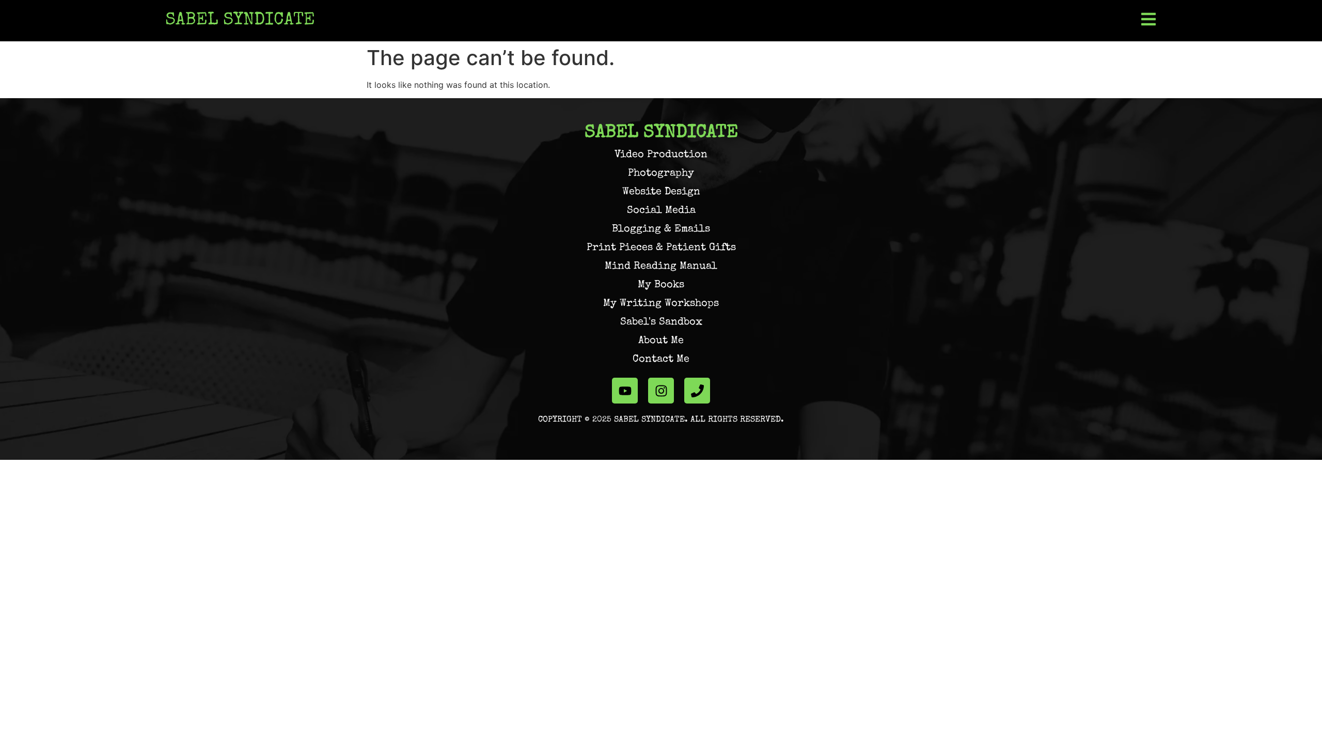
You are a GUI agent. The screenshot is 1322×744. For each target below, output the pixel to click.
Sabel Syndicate (240, 20)
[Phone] (697, 391)
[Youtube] (625, 391)
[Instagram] (661, 391)
